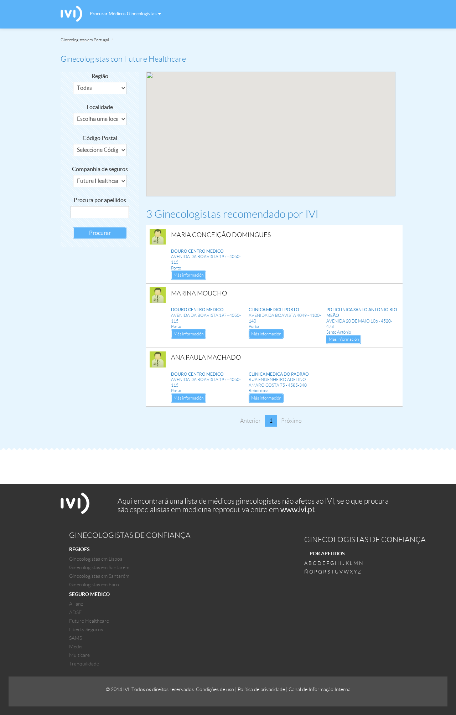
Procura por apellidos (100, 200)
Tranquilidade (84, 664)
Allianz (76, 604)
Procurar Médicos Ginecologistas (123, 13)
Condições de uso (215, 689)
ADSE (75, 612)
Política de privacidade (261, 689)
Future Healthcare (89, 621)
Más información (188, 275)
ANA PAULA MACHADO (206, 357)
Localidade (100, 107)
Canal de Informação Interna (320, 689)
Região (100, 76)
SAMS (75, 638)
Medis (75, 646)
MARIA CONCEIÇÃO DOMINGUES (221, 234)
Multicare (79, 655)
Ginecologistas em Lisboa (96, 559)
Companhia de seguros (100, 169)
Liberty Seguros (86, 629)
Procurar (100, 233)
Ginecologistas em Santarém (99, 567)
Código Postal (100, 138)
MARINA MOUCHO (199, 293)
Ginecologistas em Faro (94, 584)
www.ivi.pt (297, 509)
